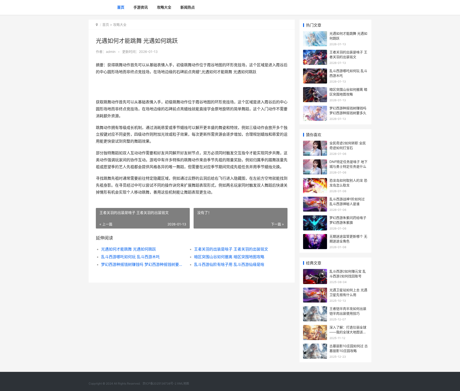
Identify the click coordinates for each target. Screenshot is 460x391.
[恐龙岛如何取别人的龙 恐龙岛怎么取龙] (315, 181)
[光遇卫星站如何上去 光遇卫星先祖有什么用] (315, 291)
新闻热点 (187, 7)
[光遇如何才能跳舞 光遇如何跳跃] (315, 34)
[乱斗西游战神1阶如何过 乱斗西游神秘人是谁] (315, 200)
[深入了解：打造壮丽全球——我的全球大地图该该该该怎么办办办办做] (315, 328)
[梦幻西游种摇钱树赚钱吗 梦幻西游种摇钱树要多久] (315, 109)
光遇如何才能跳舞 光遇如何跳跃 (128, 249)
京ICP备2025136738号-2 (159, 383)
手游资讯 (140, 7)
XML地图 (183, 383)
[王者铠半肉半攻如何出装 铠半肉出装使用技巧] (315, 309)
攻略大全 (164, 7)
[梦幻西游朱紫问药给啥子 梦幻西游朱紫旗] (315, 218)
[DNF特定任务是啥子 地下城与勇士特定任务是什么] (315, 162)
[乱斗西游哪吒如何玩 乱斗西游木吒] (315, 71)
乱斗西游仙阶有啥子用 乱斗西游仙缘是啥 (229, 264)
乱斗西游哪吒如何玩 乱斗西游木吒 (130, 256)
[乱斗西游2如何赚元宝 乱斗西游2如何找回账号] (315, 272)
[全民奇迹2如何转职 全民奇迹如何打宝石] (315, 144)
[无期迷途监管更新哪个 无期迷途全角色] (315, 237)
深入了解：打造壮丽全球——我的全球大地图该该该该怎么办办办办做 (347, 332)
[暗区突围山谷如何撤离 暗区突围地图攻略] (315, 90)
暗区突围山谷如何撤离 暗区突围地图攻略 (229, 256)
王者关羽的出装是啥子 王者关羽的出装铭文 (231, 249)
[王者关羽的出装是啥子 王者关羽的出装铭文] (315, 53)
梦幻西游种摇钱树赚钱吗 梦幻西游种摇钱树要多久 (143, 264)
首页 (120, 7)
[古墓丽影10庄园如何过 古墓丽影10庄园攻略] (315, 347)
